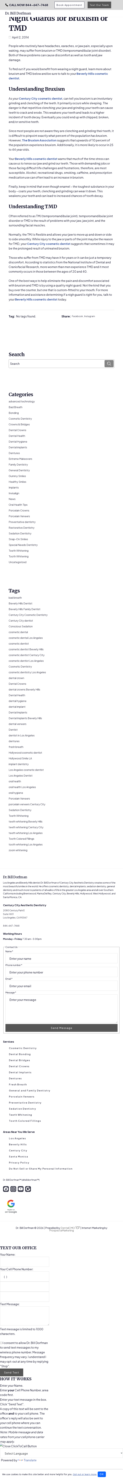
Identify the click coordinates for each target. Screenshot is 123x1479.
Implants (14, 487)
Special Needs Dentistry (23, 545)
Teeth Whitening (19, 550)
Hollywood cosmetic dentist (25, 752)
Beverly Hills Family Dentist (24, 609)
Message (10, 992)
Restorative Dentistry (21, 527)
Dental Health (17, 435)
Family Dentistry (18, 464)
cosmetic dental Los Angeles (26, 637)
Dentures (14, 453)
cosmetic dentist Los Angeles (26, 660)
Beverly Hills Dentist (20, 603)
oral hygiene (16, 792)
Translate (30, 1460)
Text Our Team (99, 5)
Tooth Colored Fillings (21, 838)
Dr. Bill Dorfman (18, 13)
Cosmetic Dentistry (20, 418)
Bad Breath (15, 407)
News (12, 499)
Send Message (61, 1028)
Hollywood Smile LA (20, 758)
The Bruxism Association (39, 140)
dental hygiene (17, 701)
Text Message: (10, 1304)
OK (102, 1474)
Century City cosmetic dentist (40, 98)
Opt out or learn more (84, 1474)
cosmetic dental (18, 632)
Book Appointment (69, 5)
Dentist (13, 729)
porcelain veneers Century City (27, 804)
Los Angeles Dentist (21, 775)
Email (8, 978)
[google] (28, 1189)
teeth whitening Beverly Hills (25, 821)
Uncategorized (17, 562)
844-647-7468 (28, 5)
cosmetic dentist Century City (27, 655)
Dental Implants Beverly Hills (25, 718)
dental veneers (17, 724)
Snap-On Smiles (18, 539)
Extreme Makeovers (20, 458)
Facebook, (78, 316)
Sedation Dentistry (20, 533)
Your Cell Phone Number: (16, 1269)
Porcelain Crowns (19, 510)
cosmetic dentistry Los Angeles (27, 672)
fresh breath (16, 747)
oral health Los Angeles (22, 787)
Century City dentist (21, 620)
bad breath (15, 597)
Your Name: (7, 1254)
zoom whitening (18, 850)
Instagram (89, 316)
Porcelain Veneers (19, 516)
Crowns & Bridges (19, 424)
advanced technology (22, 401)
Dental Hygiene (18, 441)
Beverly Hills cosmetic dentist (36, 159)
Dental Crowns (17, 430)
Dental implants (18, 447)
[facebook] (6, 1189)
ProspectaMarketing (61, 1230)
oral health (15, 781)
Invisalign (14, 493)
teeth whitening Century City (26, 827)
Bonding (14, 413)
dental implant (17, 706)
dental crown (16, 678)
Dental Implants (18, 712)
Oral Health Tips (18, 504)
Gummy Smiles (17, 476)
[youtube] (21, 1189)
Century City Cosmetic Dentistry (28, 615)
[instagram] (13, 1189)
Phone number (13, 965)
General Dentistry (19, 470)
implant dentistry (19, 764)
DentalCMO (68, 1227)
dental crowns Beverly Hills (24, 689)
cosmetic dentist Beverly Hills (26, 649)
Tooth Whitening (19, 556)
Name (9, 951)
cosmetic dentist (19, 643)
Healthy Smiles (17, 481)
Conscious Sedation (21, 626)
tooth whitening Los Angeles (26, 844)
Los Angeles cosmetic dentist (26, 769)
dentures (14, 741)
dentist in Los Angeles (22, 735)
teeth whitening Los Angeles (26, 833)
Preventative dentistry (22, 522)
